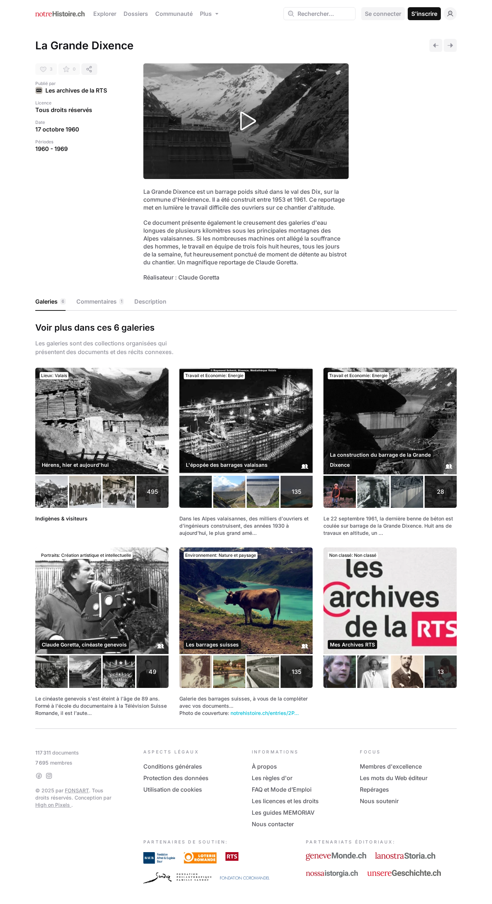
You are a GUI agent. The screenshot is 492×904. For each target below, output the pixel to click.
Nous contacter (273, 824)
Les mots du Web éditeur (394, 778)
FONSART (77, 790)
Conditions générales (172, 766)
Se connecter (383, 13)
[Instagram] (49, 775)
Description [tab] (150, 301)
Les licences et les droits (285, 801)
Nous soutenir (379, 801)
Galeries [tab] (49, 301)
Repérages (374, 789)
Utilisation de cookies (172, 789)
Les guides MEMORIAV (283, 812)
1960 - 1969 (51, 148)
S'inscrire (424, 13)
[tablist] (246, 302)
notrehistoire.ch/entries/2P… (265, 713)
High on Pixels (53, 805)
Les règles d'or (272, 778)
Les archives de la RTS (76, 90)
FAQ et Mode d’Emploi (282, 789)
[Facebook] (39, 775)
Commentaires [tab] (99, 301)
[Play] (246, 121)
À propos (264, 766)
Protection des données (176, 778)
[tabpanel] (246, 518)
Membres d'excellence (391, 766)
